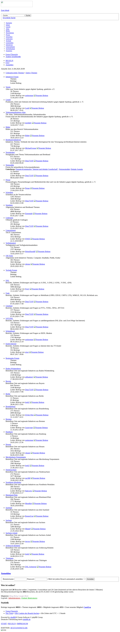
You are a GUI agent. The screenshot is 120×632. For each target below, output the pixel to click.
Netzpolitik (10, 165)
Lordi (27, 108)
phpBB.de (26, 619)
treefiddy (28, 123)
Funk (7, 293)
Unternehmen (11, 230)
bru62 (27, 402)
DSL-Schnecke (30, 567)
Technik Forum (11, 270)
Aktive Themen (31, 73)
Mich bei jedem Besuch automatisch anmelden (65, 579)
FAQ (7, 63)
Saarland (9, 508)
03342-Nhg (29, 415)
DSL (7, 281)
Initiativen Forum (12, 77)
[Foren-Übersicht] (17, 6)
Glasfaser (9, 306)
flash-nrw (28, 491)
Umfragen (9, 218)
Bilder (8, 127)
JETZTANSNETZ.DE (19, 628)
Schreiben (9, 192)
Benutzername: (8, 579)
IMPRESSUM (22, 624)
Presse (8, 180)
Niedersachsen (11, 470)
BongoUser (29, 516)
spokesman (29, 95)
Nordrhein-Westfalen (13, 482)
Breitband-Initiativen (13, 140)
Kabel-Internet (11, 344)
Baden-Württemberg (13, 369)
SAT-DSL (9, 318)
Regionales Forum (12, 358)
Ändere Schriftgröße (13, 57)
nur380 (27, 478)
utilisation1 (29, 377)
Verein (8, 87)
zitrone (27, 264)
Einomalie (29, 214)
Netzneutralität (64, 169)
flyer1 (27, 289)
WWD (27, 239)
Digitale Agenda (77, 169)
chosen (27, 453)
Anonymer (29, 428)
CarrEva (87, 607)
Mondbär (28, 503)
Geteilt (8, 100)
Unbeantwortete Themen (15, 73)
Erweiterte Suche (9, 18)
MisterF (28, 529)
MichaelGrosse (30, 148)
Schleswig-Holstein (13, 546)
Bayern (8, 381)
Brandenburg (10, 407)
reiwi (27, 352)
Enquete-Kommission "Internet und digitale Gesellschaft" (37, 169)
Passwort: (30, 579)
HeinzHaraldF (30, 251)
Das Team (9, 613)
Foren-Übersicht (12, 55)
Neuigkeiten (10, 152)
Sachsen (9, 520)
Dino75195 (29, 161)
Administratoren (14, 598)
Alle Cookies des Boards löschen (27, 613)
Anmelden (9, 65)
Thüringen (9, 558)
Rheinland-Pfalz (12, 495)
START (4, 624)
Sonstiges (9, 205)
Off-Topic (9, 256)
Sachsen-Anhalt (11, 533)
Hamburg (9, 432)
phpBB (13, 617)
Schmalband (10, 331)
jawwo (27, 541)
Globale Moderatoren (29, 598)
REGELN (9, 61)
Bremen (8, 419)
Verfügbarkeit (11, 243)
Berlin (8, 394)
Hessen (8, 444)
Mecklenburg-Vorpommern (16, 457)
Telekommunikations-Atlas (16, 112)
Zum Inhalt (5, 10)
